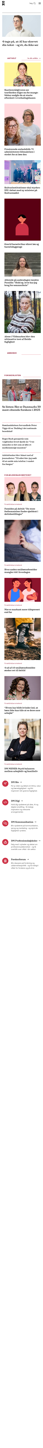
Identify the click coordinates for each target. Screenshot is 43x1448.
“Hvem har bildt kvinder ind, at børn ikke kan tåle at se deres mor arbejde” (22, 710)
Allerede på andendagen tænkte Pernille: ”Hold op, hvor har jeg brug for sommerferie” (21, 283)
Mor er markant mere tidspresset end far (22, 610)
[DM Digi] (5, 802)
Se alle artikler (32, 58)
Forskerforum (18, 859)
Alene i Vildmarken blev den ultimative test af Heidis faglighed (19, 339)
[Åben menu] (39, 3)
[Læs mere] (22, 74)
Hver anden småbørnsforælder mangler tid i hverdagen (20, 570)
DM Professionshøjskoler (24, 840)
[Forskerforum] (5, 861)
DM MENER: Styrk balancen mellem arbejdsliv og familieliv (21, 770)
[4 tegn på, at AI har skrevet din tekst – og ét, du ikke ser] (21, 26)
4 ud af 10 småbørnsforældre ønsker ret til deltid (19, 669)
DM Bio (15, 782)
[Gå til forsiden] (3, 3)
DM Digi (15, 800)
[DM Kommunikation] (5, 823)
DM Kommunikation (22, 822)
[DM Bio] (5, 784)
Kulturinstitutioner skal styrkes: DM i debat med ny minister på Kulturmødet (22, 190)
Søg (31, 3)
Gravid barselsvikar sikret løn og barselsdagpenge (21, 245)
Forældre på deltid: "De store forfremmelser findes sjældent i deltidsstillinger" (21, 511)
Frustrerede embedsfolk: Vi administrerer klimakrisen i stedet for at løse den (19, 152)
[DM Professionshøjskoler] (5, 842)
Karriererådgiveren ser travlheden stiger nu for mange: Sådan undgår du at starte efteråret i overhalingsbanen (21, 94)
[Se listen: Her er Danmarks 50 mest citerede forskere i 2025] (21, 390)
